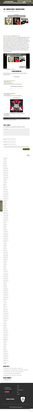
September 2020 (5, 280)
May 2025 (4, 184)
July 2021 (4, 262)
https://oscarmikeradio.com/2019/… (9, 37)
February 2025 (5, 189)
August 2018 (5, 320)
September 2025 (5, 177)
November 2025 (5, 173)
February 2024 (5, 210)
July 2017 (4, 342)
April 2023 (4, 227)
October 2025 (5, 175)
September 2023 (5, 219)
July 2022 (4, 243)
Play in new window (9, 119)
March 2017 (5, 349)
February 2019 (5, 309)
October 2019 (5, 295)
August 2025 (5, 179)
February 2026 (5, 168)
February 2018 (5, 330)
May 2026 (4, 163)
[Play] (2, 3)
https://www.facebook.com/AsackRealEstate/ (14, 84)
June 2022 (5, 245)
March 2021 (5, 269)
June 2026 (5, 161)
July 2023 (4, 222)
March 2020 (5, 287)
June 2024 (5, 203)
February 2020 (5, 288)
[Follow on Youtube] (8, 392)
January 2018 (5, 332)
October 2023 (5, 217)
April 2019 (4, 306)
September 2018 (5, 318)
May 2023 (4, 226)
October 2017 (5, 337)
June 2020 (5, 285)
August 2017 (5, 341)
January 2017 (5, 353)
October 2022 (5, 238)
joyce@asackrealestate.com (10, 80)
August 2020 (5, 281)
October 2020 (5, 278)
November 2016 (5, 356)
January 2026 (5, 170)
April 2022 (4, 248)
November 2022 (5, 236)
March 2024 (5, 208)
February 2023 (5, 231)
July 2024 (4, 201)
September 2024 (5, 198)
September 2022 (5, 240)
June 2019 (5, 302)
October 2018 (5, 316)
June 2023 (5, 224)
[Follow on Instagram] (7, 392)
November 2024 (5, 194)
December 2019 (5, 292)
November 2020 (5, 276)
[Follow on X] (10, 392)
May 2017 (4, 346)
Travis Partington (6, 11)
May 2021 (4, 266)
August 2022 (5, 241)
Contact (18, 394)
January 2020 (5, 290)
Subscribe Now (1, 206)
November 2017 (5, 335)
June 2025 (5, 182)
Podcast (14, 11)
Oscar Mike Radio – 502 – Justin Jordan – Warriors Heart (12, 375)
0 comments (18, 11)
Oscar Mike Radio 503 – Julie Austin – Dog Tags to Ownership (13, 371)
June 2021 (5, 264)
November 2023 (5, 215)
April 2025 (4, 186)
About (18, 387)
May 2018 (4, 325)
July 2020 (4, 283)
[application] (16, 2)
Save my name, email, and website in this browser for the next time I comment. (16, 146)
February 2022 (5, 252)
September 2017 (5, 339)
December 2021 (5, 255)
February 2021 (5, 271)
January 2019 (5, 311)
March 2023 (5, 229)
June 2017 (5, 344)
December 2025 (5, 172)
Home (18, 385)
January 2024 (5, 212)
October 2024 (5, 196)
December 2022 (5, 234)
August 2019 (5, 299)
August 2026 (5, 158)
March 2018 (5, 328)
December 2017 (5, 334)
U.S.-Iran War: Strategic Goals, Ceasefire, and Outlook (11, 373)
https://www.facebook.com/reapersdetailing (14, 95)
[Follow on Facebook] (5, 392)
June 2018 (5, 323)
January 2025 (5, 191)
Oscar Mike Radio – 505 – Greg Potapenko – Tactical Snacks (24, 1)
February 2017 (5, 351)
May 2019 (4, 304)
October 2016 (5, 358)
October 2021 (5, 259)
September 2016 (5, 360)
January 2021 (5, 273)
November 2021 (5, 257)
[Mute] (26, 118)
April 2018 (4, 327)
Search (28, 155)
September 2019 (5, 297)
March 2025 (5, 187)
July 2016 (4, 363)
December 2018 (5, 313)
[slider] (30, 2)
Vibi (23, 407)
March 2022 (5, 250)
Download (14, 119)
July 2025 (4, 180)
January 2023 (5, 233)
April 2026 (4, 165)
